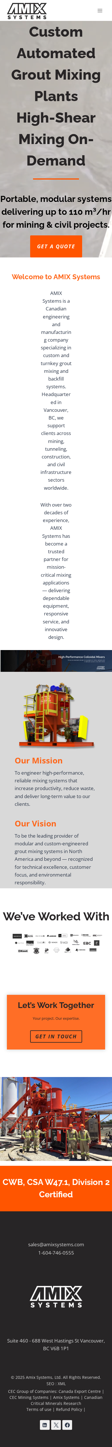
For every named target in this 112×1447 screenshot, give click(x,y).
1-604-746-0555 (56, 1252)
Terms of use (38, 1409)
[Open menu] (99, 10)
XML (62, 1383)
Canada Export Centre (80, 1391)
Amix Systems (66, 1397)
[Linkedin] (45, 1425)
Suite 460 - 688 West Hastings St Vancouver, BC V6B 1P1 (56, 1344)
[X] (56, 1425)
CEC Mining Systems (29, 1397)
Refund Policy (69, 1409)
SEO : (52, 1383)
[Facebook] (67, 1425)
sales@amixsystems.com (56, 1244)
